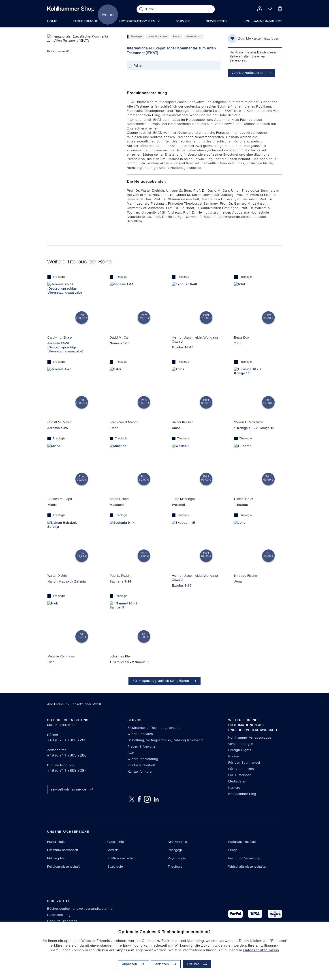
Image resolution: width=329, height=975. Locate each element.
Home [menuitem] (52, 21)
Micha (52, 505)
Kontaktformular (140, 771)
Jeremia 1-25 (57, 428)
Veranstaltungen (240, 744)
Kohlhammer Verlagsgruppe (249, 737)
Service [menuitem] (183, 21)
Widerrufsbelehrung (143, 759)
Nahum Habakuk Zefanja (66, 581)
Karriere (234, 787)
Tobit (238, 343)
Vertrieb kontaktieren (247, 72)
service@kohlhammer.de (68, 789)
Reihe (176, 36)
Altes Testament (157, 36)
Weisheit (178, 505)
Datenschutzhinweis (261, 950)
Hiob (51, 662)
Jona (238, 581)
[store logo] (70, 9)
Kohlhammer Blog (242, 794)
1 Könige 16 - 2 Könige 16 (254, 428)
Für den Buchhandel (244, 762)
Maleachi (117, 505)
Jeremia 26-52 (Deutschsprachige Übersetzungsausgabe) (65, 347)
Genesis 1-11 (120, 343)
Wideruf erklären (140, 734)
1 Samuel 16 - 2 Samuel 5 (129, 662)
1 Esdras (241, 505)
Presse (233, 756)
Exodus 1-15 (182, 585)
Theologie (136, 36)
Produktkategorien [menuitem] (136, 21)
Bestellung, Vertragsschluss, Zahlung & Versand (165, 740)
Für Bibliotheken (241, 769)
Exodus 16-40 (182, 347)
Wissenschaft (193, 36)
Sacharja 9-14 (120, 581)
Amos (176, 428)
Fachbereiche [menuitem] (85, 21)
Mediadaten (237, 781)
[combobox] (176, 9)
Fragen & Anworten (143, 746)
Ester (114, 428)
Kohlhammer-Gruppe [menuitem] (263, 21)
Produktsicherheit (141, 765)
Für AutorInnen (240, 775)
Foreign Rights (239, 750)
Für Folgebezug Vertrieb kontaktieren (160, 680)
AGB (131, 753)
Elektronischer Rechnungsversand (154, 727)
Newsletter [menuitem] (217, 21)
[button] (166, 964)
